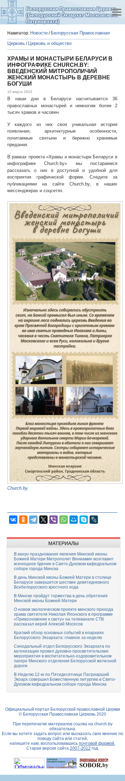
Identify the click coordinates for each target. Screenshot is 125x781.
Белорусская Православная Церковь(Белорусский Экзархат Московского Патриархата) (72, 15)
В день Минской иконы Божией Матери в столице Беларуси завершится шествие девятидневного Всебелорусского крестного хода (62, 582)
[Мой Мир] (73, 519)
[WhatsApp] (63, 519)
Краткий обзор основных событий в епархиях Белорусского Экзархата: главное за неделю (59, 635)
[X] (43, 519)
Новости (39, 33)
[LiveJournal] (94, 519)
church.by (103, 723)
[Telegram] (33, 519)
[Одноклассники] (23, 519)
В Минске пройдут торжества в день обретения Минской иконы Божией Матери (61, 598)
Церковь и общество (50, 43)
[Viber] (53, 519)
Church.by (17, 488)
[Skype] (84, 519)
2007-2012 (80, 748)
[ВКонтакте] (13, 519)
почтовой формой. (97, 743)
